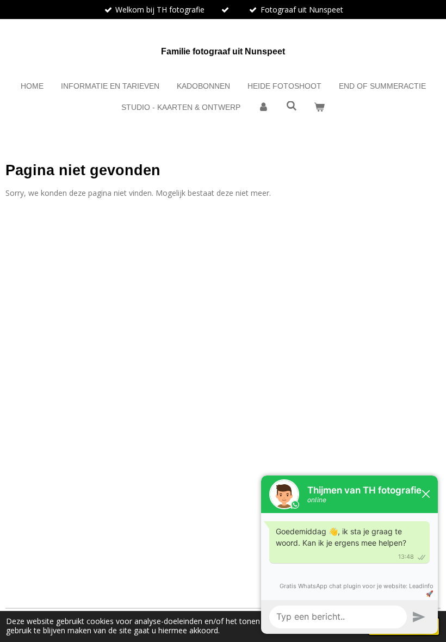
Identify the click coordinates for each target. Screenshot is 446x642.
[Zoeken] (291, 106)
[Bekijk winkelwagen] (319, 107)
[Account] (263, 107)
